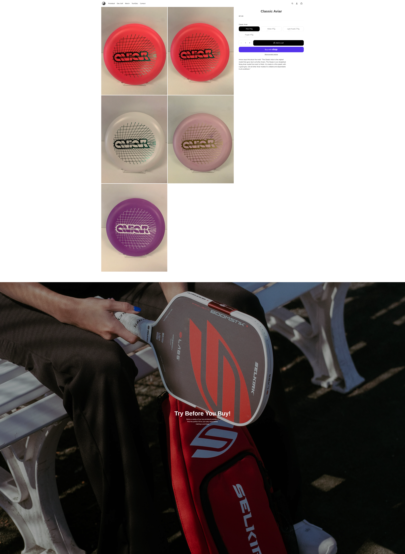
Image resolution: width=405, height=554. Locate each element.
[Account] (296, 3)
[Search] (292, 3)
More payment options (271, 54)
